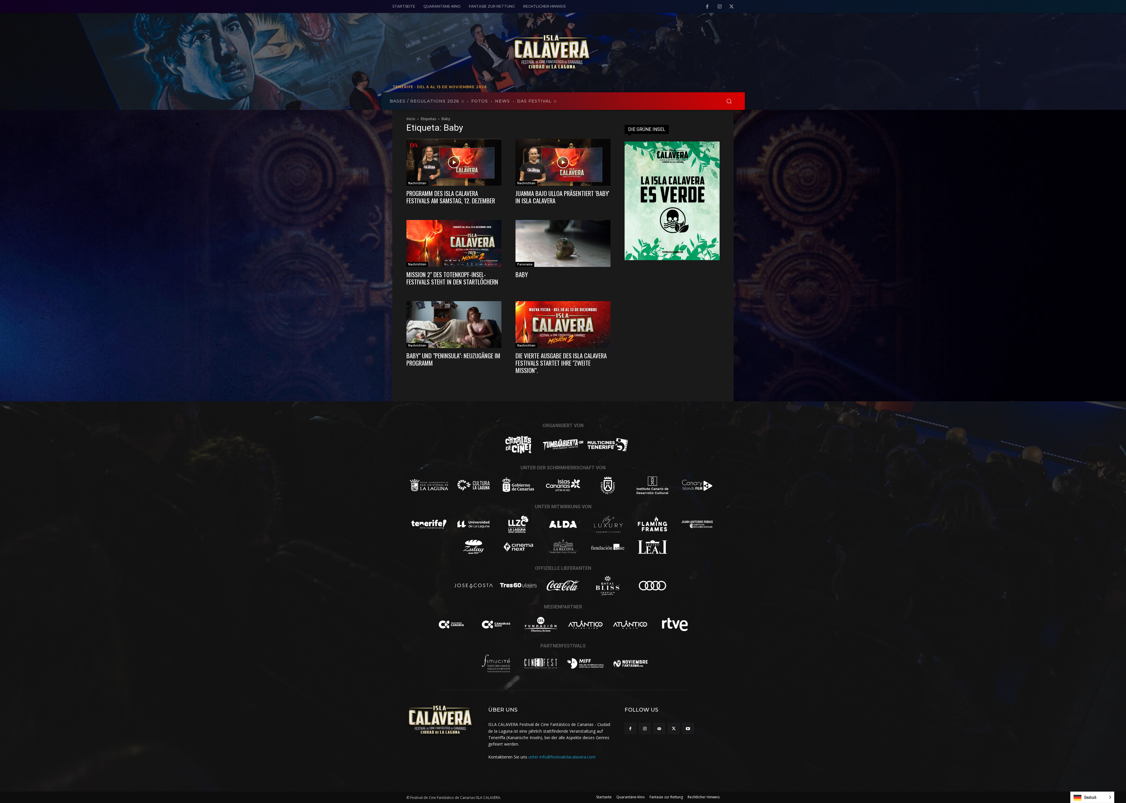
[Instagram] (719, 7)
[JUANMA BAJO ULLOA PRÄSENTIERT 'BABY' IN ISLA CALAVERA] (563, 162)
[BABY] (563, 243)
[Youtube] (688, 728)
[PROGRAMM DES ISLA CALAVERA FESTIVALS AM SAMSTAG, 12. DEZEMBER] (453, 162)
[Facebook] (707, 7)
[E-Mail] (659, 728)
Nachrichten (417, 183)
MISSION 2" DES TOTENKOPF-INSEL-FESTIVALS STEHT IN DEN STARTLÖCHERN (452, 278)
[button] (729, 101)
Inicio (410, 118)
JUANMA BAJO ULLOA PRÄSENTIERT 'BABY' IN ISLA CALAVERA (562, 197)
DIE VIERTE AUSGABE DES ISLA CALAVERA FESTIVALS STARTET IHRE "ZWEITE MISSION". (561, 363)
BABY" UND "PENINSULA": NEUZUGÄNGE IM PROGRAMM (453, 359)
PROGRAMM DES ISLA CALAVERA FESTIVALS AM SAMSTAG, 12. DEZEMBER (450, 197)
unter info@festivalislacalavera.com (562, 757)
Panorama (525, 264)
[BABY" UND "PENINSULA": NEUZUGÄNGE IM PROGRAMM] (453, 324)
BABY (521, 274)
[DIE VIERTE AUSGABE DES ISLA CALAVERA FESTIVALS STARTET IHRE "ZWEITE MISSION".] (563, 324)
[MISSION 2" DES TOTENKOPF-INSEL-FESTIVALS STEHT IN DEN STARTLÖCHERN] (453, 243)
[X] (731, 7)
